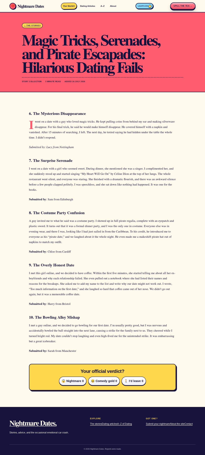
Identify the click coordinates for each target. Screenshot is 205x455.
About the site (177, 424)
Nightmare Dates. (33, 422)
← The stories (32, 25)
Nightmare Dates (27, 6)
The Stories (69, 6)
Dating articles (109, 424)
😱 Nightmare (73, 381)
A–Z (103, 6)
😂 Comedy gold (104, 381)
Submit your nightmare (158, 424)
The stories (96, 424)
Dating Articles (87, 6)
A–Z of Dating (124, 424)
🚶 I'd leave (133, 381)
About (113, 6)
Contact (188, 424)
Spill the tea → (182, 6)
